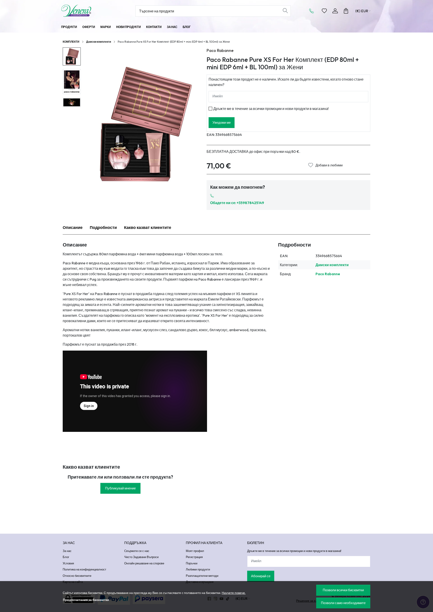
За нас (172, 27)
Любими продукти (198, 569)
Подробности (103, 227)
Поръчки (191, 563)
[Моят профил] (335, 11)
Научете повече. (234, 593)
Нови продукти (128, 27)
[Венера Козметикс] (89, 10)
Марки (105, 27)
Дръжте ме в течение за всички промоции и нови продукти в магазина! (271, 108)
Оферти (88, 27)
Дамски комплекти (98, 41)
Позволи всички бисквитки (343, 590)
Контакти (153, 27)
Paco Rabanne (220, 50)
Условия (68, 563)
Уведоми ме (221, 122)
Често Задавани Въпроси (141, 557)
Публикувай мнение (120, 488)
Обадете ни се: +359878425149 (237, 202)
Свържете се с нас (136, 551)
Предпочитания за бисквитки (86, 600)
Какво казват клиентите (147, 227)
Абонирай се (260, 576)
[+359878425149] (312, 11)
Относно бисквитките (77, 575)
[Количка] (346, 11)
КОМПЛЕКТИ (71, 41)
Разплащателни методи (202, 575)
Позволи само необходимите (343, 603)
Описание (73, 227)
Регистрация (194, 557)
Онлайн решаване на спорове (144, 563)
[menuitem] (72, 56)
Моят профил (195, 551)
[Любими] (324, 11)
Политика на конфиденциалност (84, 569)
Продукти (69, 27)
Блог (187, 27)
